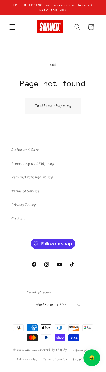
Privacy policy (27, 359)
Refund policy (83, 350)
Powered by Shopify (52, 350)
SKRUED (31, 350)
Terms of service (55, 359)
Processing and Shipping (32, 164)
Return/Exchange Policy (32, 177)
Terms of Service (25, 191)
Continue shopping (53, 106)
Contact (18, 219)
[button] (12, 27)
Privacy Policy (23, 205)
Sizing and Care (25, 150)
